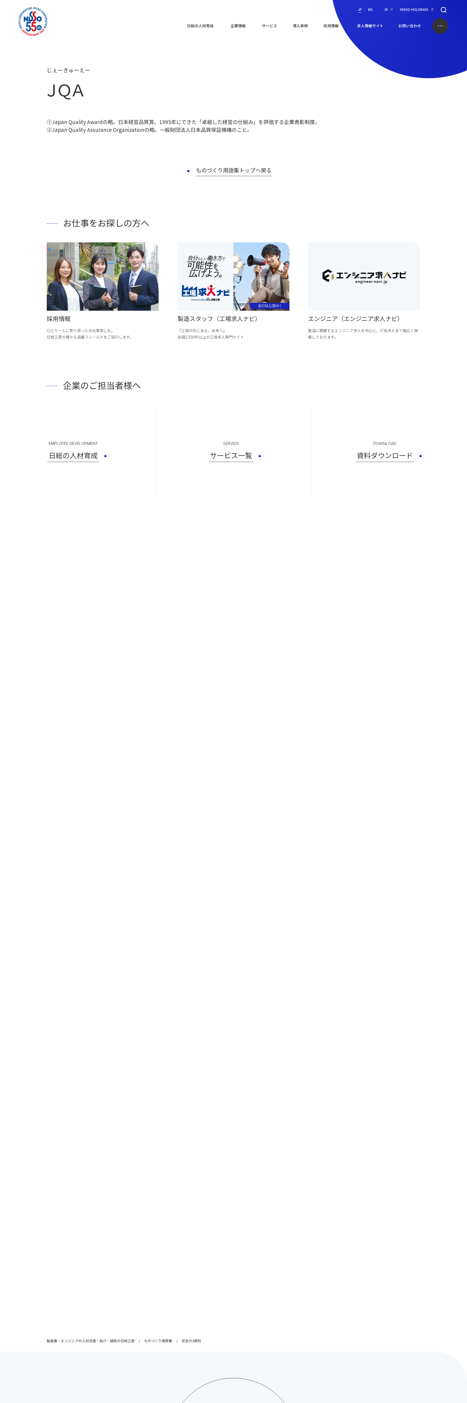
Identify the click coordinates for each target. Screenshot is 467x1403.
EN (370, 10)
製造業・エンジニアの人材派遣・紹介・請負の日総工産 (91, 1340)
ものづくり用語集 (158, 1340)
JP (360, 10)
